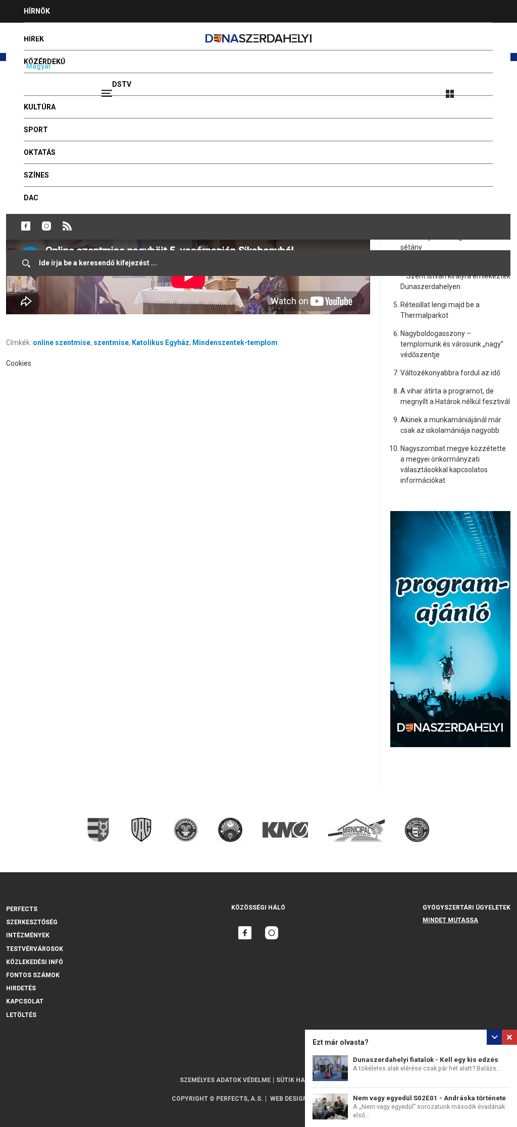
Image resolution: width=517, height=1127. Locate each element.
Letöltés (21, 1015)
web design (288, 1098)
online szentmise (61, 343)
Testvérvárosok (34, 948)
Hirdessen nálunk (58, 34)
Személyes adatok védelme (225, 1080)
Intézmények (27, 935)
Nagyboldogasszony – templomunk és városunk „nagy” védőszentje (451, 344)
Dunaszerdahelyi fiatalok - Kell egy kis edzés (425, 1059)
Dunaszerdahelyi (25, 226)
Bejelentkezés (487, 89)
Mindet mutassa (450, 920)
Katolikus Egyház (160, 343)
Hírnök (37, 11)
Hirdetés (21, 988)
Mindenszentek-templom (235, 343)
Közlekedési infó (34, 962)
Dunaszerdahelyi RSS (67, 226)
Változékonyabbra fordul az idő (450, 373)
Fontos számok (33, 975)
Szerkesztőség (32, 922)
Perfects (21, 909)
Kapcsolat (24, 1001)
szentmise (111, 343)
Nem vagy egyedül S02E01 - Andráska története (429, 1098)
